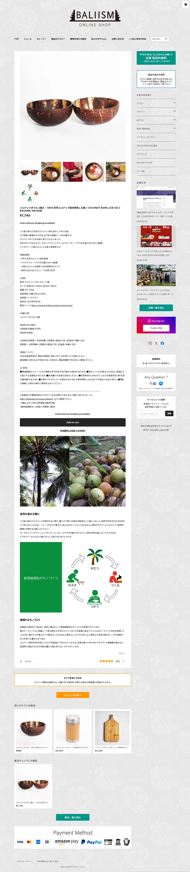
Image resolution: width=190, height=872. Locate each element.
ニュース (28, 39)
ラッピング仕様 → (72, 695)
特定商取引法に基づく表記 (47, 861)
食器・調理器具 (143, 128)
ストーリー (41, 39)
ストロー (140, 103)
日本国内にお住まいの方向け (72, 430)
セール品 (141, 171)
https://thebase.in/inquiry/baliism (36, 399)
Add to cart (72, 422)
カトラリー (141, 111)
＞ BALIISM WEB (137, 39)
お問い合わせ (118, 39)
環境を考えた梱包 (78, 39)
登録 (169, 413)
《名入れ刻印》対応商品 (147, 145)
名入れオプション (99, 39)
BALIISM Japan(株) (159, 430)
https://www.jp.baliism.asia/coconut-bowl (52, 305)
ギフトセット (142, 154)
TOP (16, 39)
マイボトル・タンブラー (146, 137)
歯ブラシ (140, 120)
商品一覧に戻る (73, 817)
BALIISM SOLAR (144, 162)
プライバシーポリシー (25, 861)
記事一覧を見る (156, 307)
